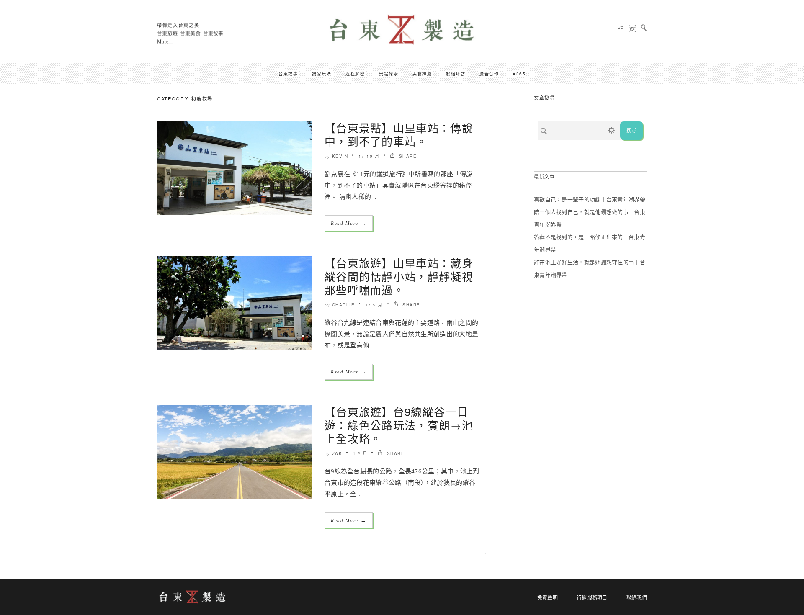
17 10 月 (369, 156)
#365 (519, 74)
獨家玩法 (321, 74)
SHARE (407, 156)
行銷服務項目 (592, 598)
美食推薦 (422, 74)
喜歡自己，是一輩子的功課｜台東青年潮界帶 (589, 199)
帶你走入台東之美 (178, 25)
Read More (348, 223)
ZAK (337, 453)
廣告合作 (489, 74)
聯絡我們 (636, 598)
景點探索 (388, 74)
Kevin (340, 156)
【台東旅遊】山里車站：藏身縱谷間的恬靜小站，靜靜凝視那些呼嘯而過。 (399, 276)
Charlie (343, 305)
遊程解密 (355, 74)
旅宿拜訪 (455, 74)
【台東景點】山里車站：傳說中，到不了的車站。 (399, 134)
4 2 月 (360, 453)
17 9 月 (374, 305)
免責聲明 (547, 598)
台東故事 (288, 74)
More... (165, 42)
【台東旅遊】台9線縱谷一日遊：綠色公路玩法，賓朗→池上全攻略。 (399, 425)
